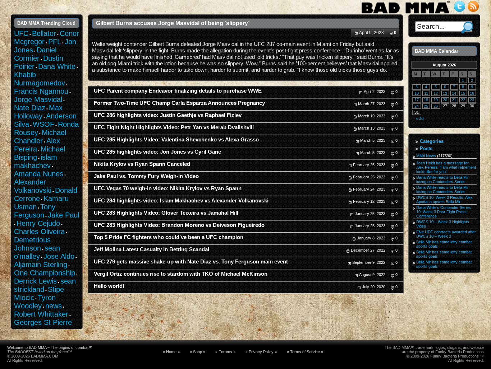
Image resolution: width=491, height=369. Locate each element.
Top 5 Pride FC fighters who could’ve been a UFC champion (168, 237)
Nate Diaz (29, 108)
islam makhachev (35, 161)
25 (426, 106)
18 (426, 100)
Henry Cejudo (38, 223)
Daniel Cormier (35, 54)
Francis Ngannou (41, 91)
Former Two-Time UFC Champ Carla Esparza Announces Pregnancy (179, 103)
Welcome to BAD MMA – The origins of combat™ (49, 347)
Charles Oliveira (39, 231)
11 (426, 93)
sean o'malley (37, 252)
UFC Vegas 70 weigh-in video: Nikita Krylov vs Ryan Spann (168, 188)
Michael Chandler (40, 137)
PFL (54, 42)
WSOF (43, 124)
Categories (432, 141)
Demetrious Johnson (32, 244)
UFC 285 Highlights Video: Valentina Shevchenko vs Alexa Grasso (176, 140)
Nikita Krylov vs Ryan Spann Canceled (142, 164)
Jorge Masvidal (38, 99)
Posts (426, 148)
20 (445, 100)
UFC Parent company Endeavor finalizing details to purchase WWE (178, 91)
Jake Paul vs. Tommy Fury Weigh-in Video (146, 176)
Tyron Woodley (35, 302)
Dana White (56, 66)
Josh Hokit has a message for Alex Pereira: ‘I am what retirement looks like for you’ (446, 167)
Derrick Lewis (35, 281)
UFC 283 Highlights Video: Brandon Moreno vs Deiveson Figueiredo (179, 225)
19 (435, 100)
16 (472, 93)
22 (463, 100)
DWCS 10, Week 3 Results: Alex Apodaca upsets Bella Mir (444, 199)
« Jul (420, 118)
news (53, 306)
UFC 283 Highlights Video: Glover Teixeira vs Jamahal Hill (166, 213)
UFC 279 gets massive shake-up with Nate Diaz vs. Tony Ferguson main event (191, 262)
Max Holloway (38, 112)
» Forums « (225, 352)
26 (435, 106)
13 (445, 93)
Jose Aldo (58, 256)
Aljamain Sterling (40, 264)
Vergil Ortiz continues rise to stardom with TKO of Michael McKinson (180, 274)
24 (416, 106)
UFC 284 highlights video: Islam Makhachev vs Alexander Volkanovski (181, 201)
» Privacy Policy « (261, 352)
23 (472, 100)
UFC (21, 33)
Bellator (44, 33)
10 (416, 93)
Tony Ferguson (34, 211)
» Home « (171, 352)
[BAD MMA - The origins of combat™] (406, 14)
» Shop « (197, 352)
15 (463, 93)
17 (416, 100)
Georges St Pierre (43, 322)
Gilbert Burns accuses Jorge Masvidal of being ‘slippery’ (172, 23)
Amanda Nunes (38, 174)
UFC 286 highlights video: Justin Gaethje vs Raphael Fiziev (168, 115)
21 (454, 100)
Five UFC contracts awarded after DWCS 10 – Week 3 (446, 234)
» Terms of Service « (305, 352)
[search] (467, 27)
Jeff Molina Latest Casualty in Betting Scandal (151, 249)
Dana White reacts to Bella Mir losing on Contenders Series (442, 179)
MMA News (426, 156)
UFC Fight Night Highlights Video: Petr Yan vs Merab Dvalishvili (174, 127)
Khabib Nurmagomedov (39, 79)
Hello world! (109, 286)
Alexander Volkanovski (32, 186)
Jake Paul (63, 215)
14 (454, 93)
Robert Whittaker (41, 314)
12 (435, 93)
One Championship (44, 273)
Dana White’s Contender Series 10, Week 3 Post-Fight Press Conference (443, 211)
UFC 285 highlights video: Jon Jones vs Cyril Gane (157, 152)
